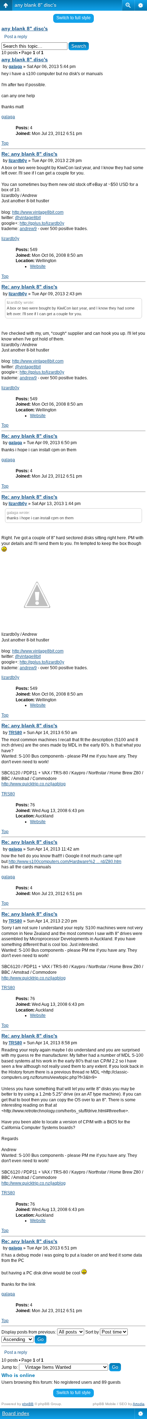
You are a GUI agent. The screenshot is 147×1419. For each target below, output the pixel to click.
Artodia (139, 1404)
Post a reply (15, 36)
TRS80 (15, 732)
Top (5, 143)
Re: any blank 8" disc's (29, 154)
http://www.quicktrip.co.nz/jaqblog (33, 783)
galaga (15, 66)
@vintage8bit (28, 217)
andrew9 (28, 228)
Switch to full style (73, 17)
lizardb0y (18, 160)
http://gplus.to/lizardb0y (42, 223)
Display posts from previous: (29, 1332)
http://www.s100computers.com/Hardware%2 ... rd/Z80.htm (65, 861)
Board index (15, 1413)
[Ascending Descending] (23, 1339)
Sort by (92, 1332)
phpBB (28, 1404)
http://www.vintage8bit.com (38, 212)
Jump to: (9, 1367)
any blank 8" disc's (35, 5)
